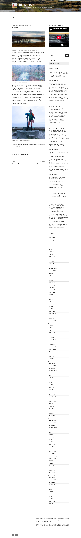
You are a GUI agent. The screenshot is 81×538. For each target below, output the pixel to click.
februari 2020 (51, 415)
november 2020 (52, 394)
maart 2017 (51, 498)
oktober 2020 (51, 396)
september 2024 (52, 296)
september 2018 (52, 456)
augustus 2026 (52, 247)
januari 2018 (51, 475)
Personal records (59, 13)
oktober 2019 (51, 425)
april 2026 (51, 254)
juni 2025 (50, 275)
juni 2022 (50, 353)
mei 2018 (50, 465)
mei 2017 (50, 494)
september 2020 (52, 399)
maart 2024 (51, 308)
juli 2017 (50, 489)
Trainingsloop (24, 154)
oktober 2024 (51, 294)
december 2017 (52, 477)
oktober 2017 (51, 482)
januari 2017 (51, 503)
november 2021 (52, 365)
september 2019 (52, 427)
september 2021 (52, 370)
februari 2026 (51, 259)
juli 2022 (50, 351)
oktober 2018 (51, 453)
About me (19, 13)
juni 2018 (50, 463)
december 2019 (52, 420)
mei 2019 (50, 437)
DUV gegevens (52, 233)
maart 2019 (51, 441)
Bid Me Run (27, 5)
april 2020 (51, 411)
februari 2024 (51, 311)
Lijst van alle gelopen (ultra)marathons (32, 13)
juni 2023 (50, 325)
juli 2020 (50, 403)
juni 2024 (50, 301)
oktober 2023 (51, 318)
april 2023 (51, 330)
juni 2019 (50, 434)
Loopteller (14, 17)
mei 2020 (51, 408)
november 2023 (52, 315)
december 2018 (52, 449)
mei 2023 (50, 327)
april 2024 (51, 306)
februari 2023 (51, 334)
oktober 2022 (51, 344)
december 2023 (52, 313)
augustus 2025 (52, 270)
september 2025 (52, 268)
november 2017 (52, 479)
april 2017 (50, 496)
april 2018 (51, 468)
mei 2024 (51, 304)
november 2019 (52, 422)
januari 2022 (51, 361)
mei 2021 (50, 380)
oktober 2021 (51, 368)
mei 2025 (51, 277)
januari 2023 (51, 337)
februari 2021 (51, 387)
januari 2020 (51, 418)
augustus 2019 (52, 430)
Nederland (17, 154)
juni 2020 (50, 406)
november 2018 (52, 451)
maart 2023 (51, 332)
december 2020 (52, 391)
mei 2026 (51, 251)
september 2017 (52, 484)
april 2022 (51, 358)
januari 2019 (51, 446)
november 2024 (52, 292)
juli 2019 (50, 432)
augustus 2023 (52, 320)
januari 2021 (51, 389)
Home (13, 13)
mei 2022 (50, 356)
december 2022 (52, 339)
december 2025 (52, 263)
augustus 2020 (52, 401)
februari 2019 (51, 444)
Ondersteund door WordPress (42, 534)
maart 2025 (51, 282)
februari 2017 (51, 501)
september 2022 (52, 346)
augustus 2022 (52, 349)
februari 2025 (51, 285)
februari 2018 (51, 472)
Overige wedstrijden (48, 13)
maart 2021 (51, 384)
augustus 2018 (52, 458)
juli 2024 (50, 299)
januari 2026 (51, 261)
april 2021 (50, 382)
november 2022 (52, 342)
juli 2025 (50, 273)
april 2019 (51, 439)
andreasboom (27, 25)
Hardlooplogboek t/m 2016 (54, 240)
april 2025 (51, 280)
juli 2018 (50, 460)
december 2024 (52, 289)
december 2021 (52, 363)
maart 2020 (51, 413)
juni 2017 (50, 491)
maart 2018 (51, 470)
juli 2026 (50, 249)
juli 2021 (50, 375)
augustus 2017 (52, 486)
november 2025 (52, 266)
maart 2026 (51, 256)
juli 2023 (50, 323)
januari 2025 (51, 287)
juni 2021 (50, 377)
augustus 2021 (52, 372)
